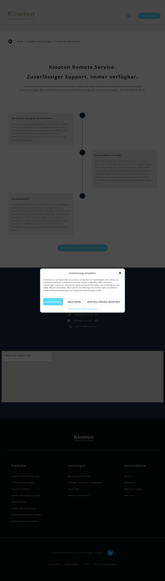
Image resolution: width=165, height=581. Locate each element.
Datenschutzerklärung (77, 308)
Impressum (92, 308)
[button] (120, 273)
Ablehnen (74, 301)
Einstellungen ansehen (103, 301)
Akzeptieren (53, 301)
